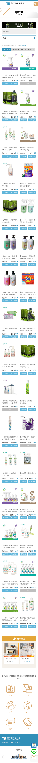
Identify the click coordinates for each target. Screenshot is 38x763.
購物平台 (9, 45)
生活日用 (16, 45)
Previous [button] (4, 654)
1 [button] (18, 27)
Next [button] (33, 654)
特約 (27, 729)
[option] (11, 653)
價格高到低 (15, 49)
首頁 (3, 45)
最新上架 (23, 49)
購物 (27, 695)
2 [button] (21, 27)
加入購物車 (14, 83)
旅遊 (10, 712)
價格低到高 (6, 49)
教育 (10, 695)
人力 (27, 712)
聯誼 (10, 729)
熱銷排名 (31, 49)
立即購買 (5, 83)
